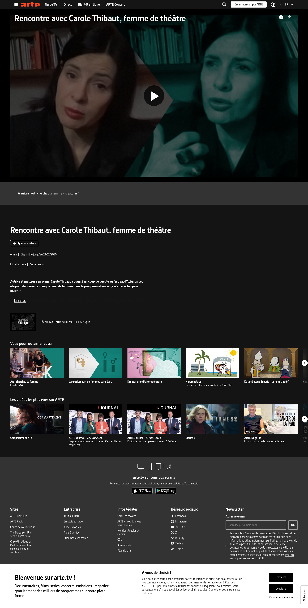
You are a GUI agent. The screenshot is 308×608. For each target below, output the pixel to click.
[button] (224, 4)
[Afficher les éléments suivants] (304, 363)
